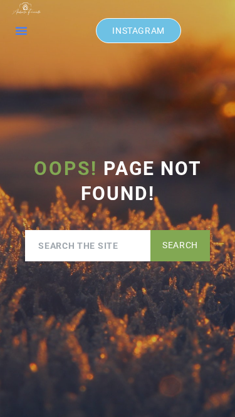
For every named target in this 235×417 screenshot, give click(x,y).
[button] (21, 30)
